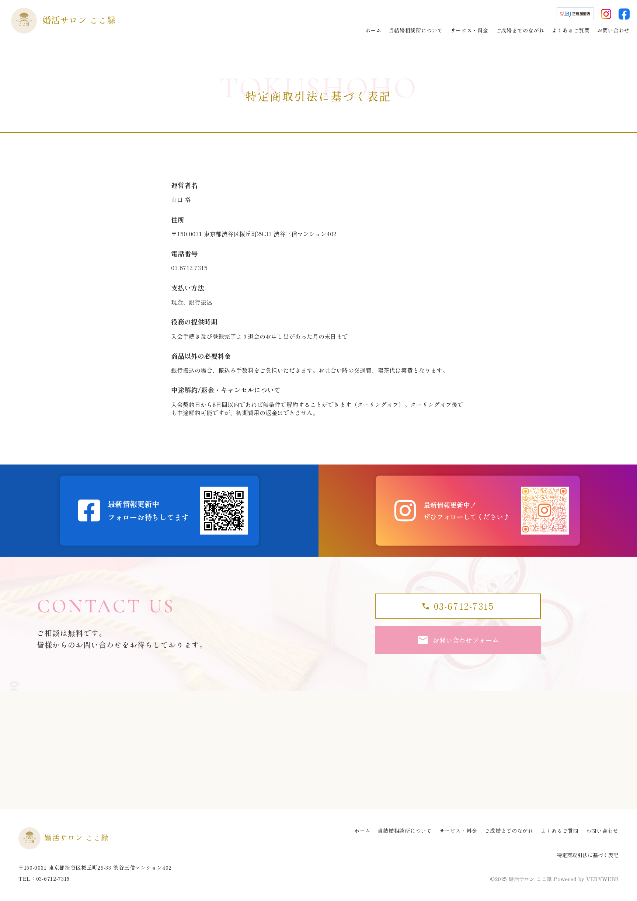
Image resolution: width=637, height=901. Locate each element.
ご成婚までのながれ (509, 830)
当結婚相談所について (405, 830)
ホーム (362, 830)
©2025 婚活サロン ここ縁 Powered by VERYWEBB (554, 879)
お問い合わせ (602, 830)
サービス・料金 (458, 830)
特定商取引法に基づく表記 (588, 855)
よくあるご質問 (560, 830)
